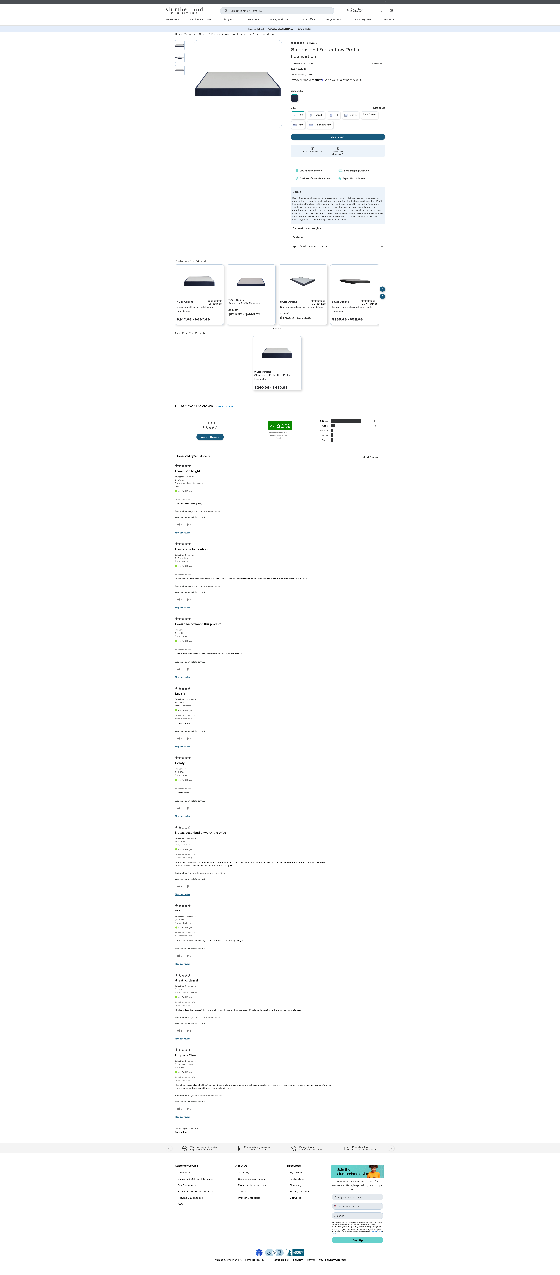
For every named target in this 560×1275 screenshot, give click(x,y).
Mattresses (172, 19)
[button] (391, 10)
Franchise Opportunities (252, 1185)
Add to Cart (337, 136)
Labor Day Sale (362, 19)
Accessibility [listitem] (281, 1259)
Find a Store (297, 1178)
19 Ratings (312, 42)
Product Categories (249, 1197)
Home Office (308, 19)
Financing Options (305, 74)
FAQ (180, 1204)
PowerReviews (226, 406)
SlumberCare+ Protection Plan (195, 1191)
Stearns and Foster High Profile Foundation (195, 308)
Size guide (379, 107)
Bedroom (253, 19)
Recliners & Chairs (200, 19)
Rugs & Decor (334, 19)
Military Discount (299, 1191)
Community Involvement (252, 1178)
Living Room (230, 19)
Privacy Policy (377, 1231)
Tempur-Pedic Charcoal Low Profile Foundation (352, 308)
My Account (296, 1172)
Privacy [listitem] (298, 1259)
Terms (334, 1233)
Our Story (243, 1172)
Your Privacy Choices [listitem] (332, 1259)
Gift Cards (295, 1197)
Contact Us (184, 1172)
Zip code (336, 154)
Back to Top (181, 1131)
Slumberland (231, 1259)
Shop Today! (305, 28)
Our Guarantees (187, 1185)
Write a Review (210, 437)
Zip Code (355, 11)
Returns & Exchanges (190, 1197)
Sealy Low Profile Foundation (245, 303)
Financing (295, 1185)
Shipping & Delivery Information (196, 1178)
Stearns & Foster (209, 34)
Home (178, 34)
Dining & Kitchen (279, 19)
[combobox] (277, 10)
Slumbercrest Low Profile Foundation (301, 306)
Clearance (388, 19)
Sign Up (358, 1240)
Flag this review (182, 532)
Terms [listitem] (311, 1259)
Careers (242, 1191)
